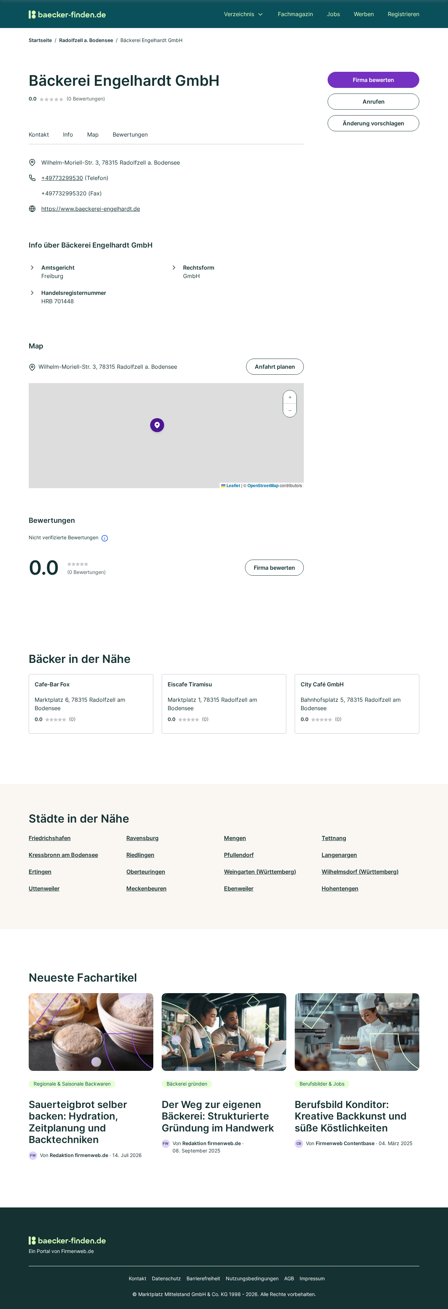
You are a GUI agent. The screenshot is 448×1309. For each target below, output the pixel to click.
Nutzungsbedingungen (252, 1278)
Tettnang (334, 838)
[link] (91, 704)
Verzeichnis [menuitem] (239, 14)
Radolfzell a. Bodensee (86, 40)
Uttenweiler (44, 888)
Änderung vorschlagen (373, 123)
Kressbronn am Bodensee (63, 854)
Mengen (235, 838)
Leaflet (232, 485)
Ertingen (40, 871)
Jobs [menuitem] (333, 14)
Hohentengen (340, 888)
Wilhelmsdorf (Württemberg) (360, 871)
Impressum (312, 1278)
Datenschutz (166, 1278)
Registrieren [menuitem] (403, 14)
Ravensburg (142, 838)
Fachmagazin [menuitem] (295, 14)
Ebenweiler (238, 888)
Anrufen (374, 101)
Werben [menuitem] (364, 14)
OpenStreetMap (263, 485)
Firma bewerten (274, 567)
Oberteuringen (145, 871)
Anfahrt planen (275, 366)
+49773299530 (62, 177)
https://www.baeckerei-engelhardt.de (90, 208)
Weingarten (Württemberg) (260, 871)
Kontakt (137, 1278)
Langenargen (339, 854)
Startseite (40, 40)
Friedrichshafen (50, 838)
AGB (289, 1278)
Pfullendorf (239, 854)
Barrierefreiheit (203, 1278)
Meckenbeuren (146, 888)
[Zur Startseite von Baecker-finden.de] (67, 13)
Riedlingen (140, 854)
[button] (157, 426)
